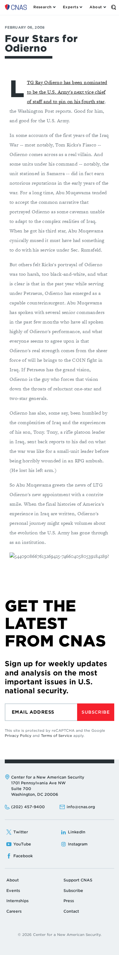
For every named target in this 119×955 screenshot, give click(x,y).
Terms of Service (56, 735)
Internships (17, 900)
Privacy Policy (18, 735)
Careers (14, 911)
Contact (71, 911)
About (12, 880)
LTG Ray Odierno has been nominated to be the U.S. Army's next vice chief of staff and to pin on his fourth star (67, 92)
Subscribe (95, 712)
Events (13, 890)
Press (68, 900)
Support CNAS (77, 880)
